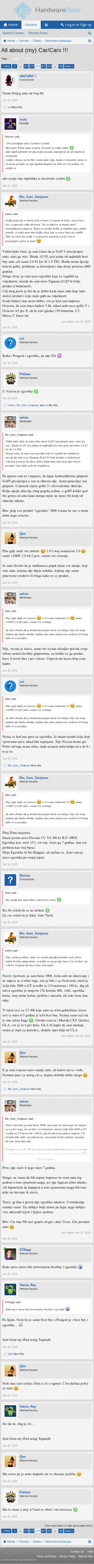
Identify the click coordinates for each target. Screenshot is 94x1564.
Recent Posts (38, 33)
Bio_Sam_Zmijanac (34, 197)
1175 (32, 66)
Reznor (25, 875)
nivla (23, 119)
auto (16, 58)
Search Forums (13, 33)
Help (90, 1551)
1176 (38, 66)
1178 (49, 66)
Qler (23, 534)
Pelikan (25, 374)
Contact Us (77, 1551)
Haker (11, 405)
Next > (69, 66)
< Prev (6, 66)
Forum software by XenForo (18, 1559)
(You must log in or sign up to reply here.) (69, 1525)
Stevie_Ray (28, 1285)
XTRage (25, 1250)
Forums (31, 24)
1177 (43, 66)
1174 (26, 66)
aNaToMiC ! (28, 76)
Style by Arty (85, 1556)
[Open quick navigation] (89, 41)
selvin (24, 417)
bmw (28, 58)
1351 (61, 66)
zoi (9, 107)
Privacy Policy (67, 1556)
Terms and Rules (47, 1556)
